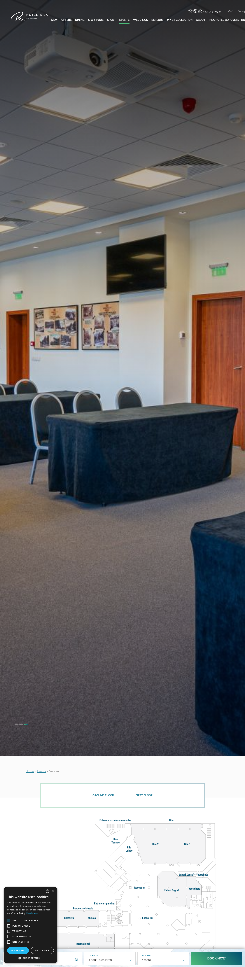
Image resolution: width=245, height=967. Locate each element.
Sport (111, 20)
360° (230, 11)
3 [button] (26, 724)
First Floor (144, 795)
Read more (32, 913)
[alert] (30, 925)
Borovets (68, 919)
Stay (54, 20)
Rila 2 (156, 846)
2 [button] (21, 724)
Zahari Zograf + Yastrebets (194, 874)
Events (124, 20)
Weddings (140, 20)
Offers (66, 20)
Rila (172, 820)
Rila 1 (188, 846)
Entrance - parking (104, 903)
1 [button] (16, 724)
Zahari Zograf (171, 889)
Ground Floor (103, 795)
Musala (91, 919)
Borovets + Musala (83, 908)
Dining (79, 20)
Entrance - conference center (115, 820)
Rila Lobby (129, 848)
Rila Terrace (115, 840)
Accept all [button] (18, 950)
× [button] (52, 891)
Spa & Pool (95, 20)
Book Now (216, 958)
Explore (157, 20)
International (84, 944)
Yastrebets (194, 893)
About (200, 20)
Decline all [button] (42, 950)
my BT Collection (179, 20)
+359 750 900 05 (212, 11)
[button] (30, 958)
